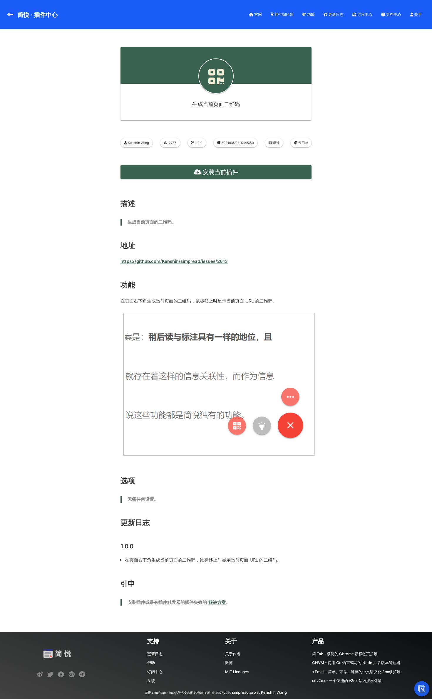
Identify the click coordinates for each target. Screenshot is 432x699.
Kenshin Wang (274, 692)
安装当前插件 (220, 172)
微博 (229, 662)
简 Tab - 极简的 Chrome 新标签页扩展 (345, 653)
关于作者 (232, 653)
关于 (417, 14)
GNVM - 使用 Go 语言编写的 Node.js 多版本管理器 (356, 662)
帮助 (151, 662)
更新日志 (335, 14)
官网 (257, 14)
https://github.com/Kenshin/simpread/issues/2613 (174, 261)
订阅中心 (364, 14)
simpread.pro (244, 692)
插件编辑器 (284, 14)
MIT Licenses (237, 671)
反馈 (151, 680)
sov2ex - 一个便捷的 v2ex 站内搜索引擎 (346, 680)
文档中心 (393, 14)
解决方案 (217, 602)
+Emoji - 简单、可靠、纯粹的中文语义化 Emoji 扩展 (356, 671)
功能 (310, 14)
